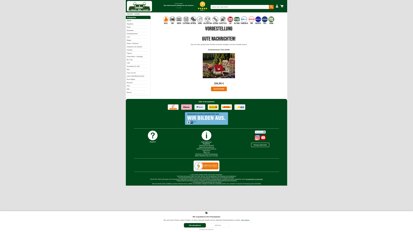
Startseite (130, 14)
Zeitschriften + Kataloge (135, 56)
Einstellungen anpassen (206, 229)
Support (153, 142)
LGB (128, 63)
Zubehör (130, 50)
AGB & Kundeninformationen (206, 149)
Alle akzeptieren (195, 225)
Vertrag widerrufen (260, 145)
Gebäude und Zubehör (134, 47)
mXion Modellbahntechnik (135, 76)
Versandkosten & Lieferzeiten (254, 179)
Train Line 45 (131, 73)
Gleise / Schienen (133, 43)
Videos (129, 20)
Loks (128, 37)
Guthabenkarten (132, 33)
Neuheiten (130, 30)
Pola (128, 86)
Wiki (128, 89)
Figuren (129, 53)
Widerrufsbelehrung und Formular (206, 155)
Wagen (129, 40)
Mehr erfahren (245, 220)
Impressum (206, 150)
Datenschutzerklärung (206, 147)
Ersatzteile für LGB (133, 66)
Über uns (206, 152)
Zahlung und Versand (206, 145)
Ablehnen (218, 225)
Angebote (130, 24)
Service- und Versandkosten (209, 176)
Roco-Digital (131, 79)
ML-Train (130, 60)
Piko (128, 69)
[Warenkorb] (282, 6)
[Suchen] (271, 7)
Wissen (129, 92)
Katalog (137, 14)
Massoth (130, 82)
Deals (129, 27)
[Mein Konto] (277, 6)
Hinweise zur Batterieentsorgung (206, 154)
